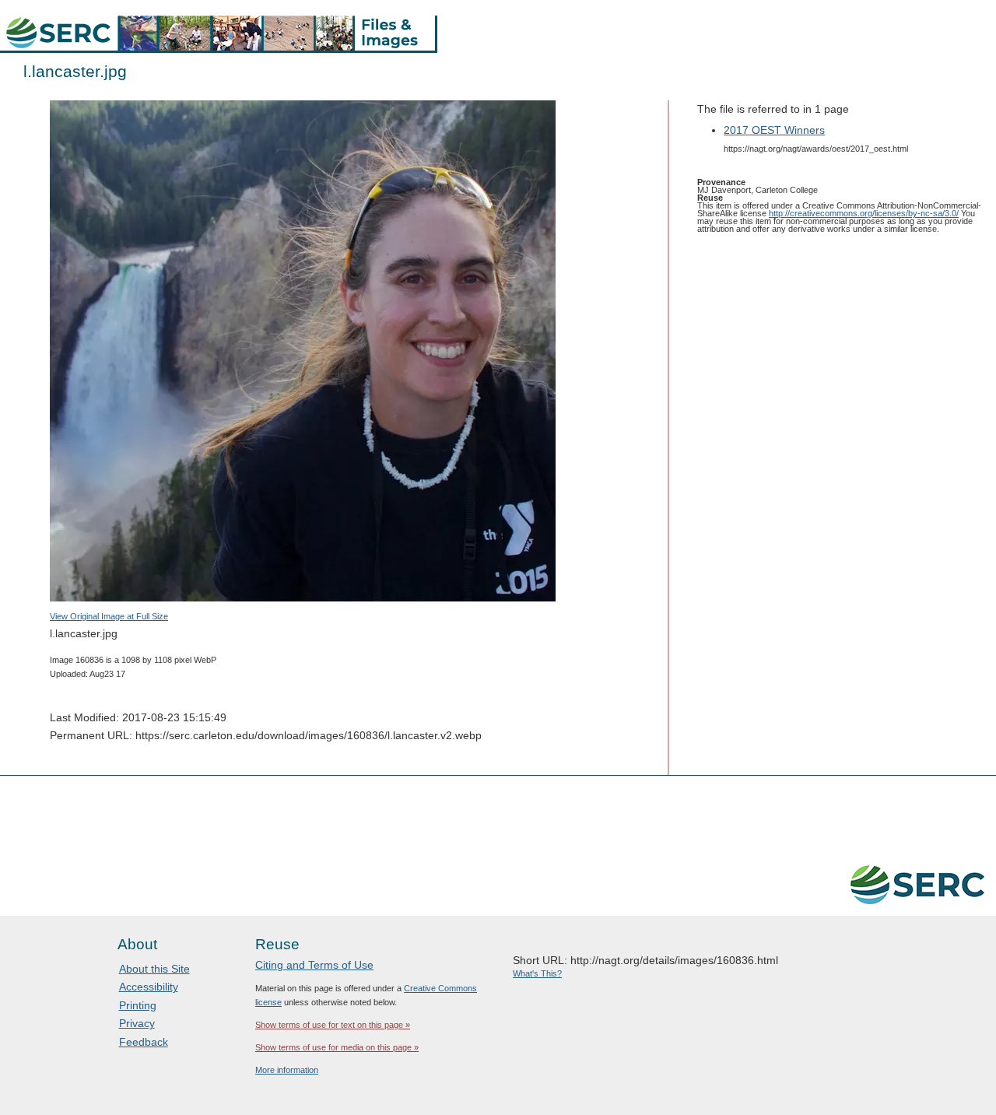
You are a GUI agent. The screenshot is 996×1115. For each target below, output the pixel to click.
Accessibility (148, 986)
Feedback (143, 1042)
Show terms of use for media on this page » (337, 1047)
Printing (137, 1005)
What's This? (537, 973)
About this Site (154, 968)
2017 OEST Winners (774, 130)
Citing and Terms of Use (314, 965)
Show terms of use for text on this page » (332, 1024)
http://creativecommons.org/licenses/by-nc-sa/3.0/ (864, 213)
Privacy (137, 1023)
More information (286, 1070)
